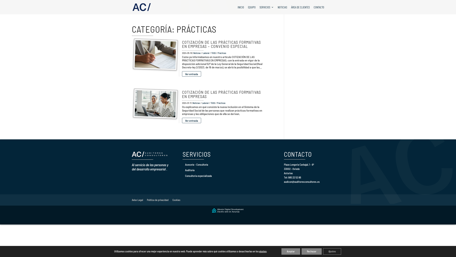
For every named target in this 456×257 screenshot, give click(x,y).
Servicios (265, 7)
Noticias (282, 7)
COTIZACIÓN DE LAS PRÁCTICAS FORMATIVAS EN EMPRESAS (221, 94)
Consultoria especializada (198, 175)
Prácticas (222, 53)
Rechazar (311, 251)
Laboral (206, 53)
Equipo (252, 7)
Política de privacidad (158, 199)
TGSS (213, 53)
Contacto (319, 7)
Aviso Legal (137, 199)
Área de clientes (300, 7)
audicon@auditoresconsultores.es (302, 181)
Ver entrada (191, 74)
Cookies (176, 199)
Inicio (241, 7)
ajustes (262, 251)
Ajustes (332, 251)
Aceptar (291, 251)
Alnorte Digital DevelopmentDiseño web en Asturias (230, 210)
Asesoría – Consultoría (196, 164)
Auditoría (190, 170)
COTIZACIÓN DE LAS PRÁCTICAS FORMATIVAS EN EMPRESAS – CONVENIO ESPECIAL (221, 44)
